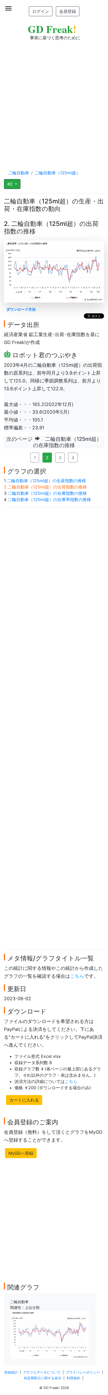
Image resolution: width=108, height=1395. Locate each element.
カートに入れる (24, 1100)
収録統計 (11, 1372)
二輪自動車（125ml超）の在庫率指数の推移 (49, 499)
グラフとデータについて (42, 1372)
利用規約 (73, 1378)
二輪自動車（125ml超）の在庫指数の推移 (47, 493)
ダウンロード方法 (21, 309)
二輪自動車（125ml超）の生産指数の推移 (46, 480)
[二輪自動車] (49, 1334)
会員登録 (67, 11)
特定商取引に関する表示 (42, 1378)
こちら (77, 976)
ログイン (40, 11)
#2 (10, 184)
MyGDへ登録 (20, 1153)
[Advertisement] (54, 100)
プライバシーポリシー (83, 1372)
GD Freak (52, 29)
